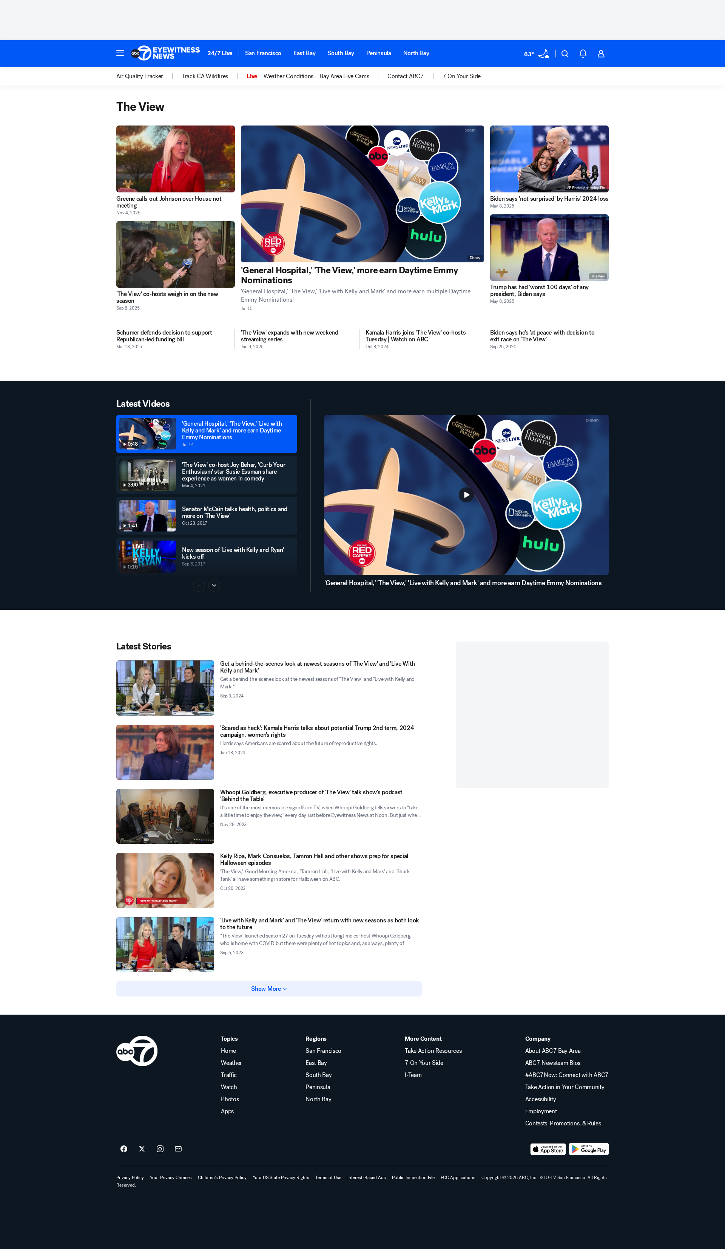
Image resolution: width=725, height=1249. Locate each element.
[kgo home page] (136, 1051)
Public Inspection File (413, 1177)
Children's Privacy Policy (222, 1177)
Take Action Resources (433, 1051)
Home (228, 1051)
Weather (231, 1063)
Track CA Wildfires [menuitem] (205, 76)
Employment (541, 1111)
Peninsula (378, 53)
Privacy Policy (130, 1177)
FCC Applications (458, 1177)
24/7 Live (220, 53)
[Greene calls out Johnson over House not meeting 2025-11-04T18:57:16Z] (175, 159)
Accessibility (540, 1099)
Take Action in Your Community (565, 1087)
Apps (227, 1111)
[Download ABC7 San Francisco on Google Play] (589, 1149)
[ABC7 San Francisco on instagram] (160, 1149)
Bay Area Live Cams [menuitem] (344, 76)
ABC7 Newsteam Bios (552, 1063)
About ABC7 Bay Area (553, 1051)
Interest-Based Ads (366, 1177)
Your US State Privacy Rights (281, 1177)
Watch (229, 1087)
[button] (120, 52)
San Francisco (263, 53)
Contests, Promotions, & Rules (563, 1123)
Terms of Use (328, 1177)
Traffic (229, 1075)
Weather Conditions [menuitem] (288, 76)
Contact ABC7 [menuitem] (405, 76)
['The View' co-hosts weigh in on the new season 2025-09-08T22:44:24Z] (175, 254)
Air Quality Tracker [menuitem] (139, 76)
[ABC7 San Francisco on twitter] (142, 1149)
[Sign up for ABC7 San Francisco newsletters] (178, 1149)
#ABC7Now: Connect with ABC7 (567, 1075)
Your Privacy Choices (171, 1177)
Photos (230, 1099)
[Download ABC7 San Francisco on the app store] (548, 1149)
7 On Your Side (424, 1063)
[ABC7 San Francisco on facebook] (123, 1149)
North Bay (416, 53)
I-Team (413, 1075)
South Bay (340, 53)
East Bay (304, 53)
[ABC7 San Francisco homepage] (165, 53)
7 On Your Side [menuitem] (462, 76)
